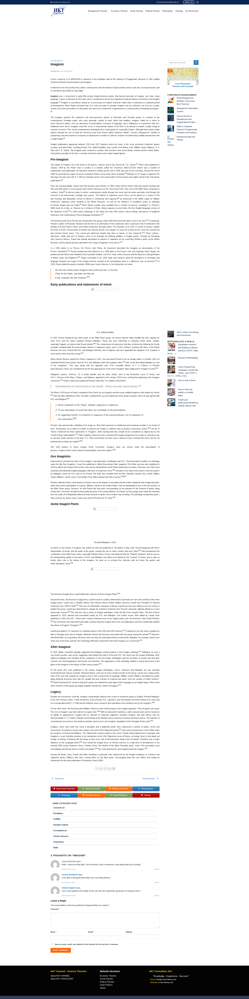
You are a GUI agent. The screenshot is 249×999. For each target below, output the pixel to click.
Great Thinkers (106, 985)
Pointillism (58, 813)
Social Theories (136, 11)
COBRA (57, 819)
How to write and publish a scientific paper (185, 392)
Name (53, 932)
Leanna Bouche (69, 861)
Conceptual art (60, 830)
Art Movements (191, 11)
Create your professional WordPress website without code (188, 403)
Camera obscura (60, 836)
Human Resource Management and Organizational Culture (186, 119)
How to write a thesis (187, 380)
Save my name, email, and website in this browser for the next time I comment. (86, 944)
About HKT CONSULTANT (62, 979)
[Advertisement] (124, 37)
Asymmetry (58, 842)
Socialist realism (60, 825)
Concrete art (59, 808)
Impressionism (148, 779)
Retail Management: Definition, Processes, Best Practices (186, 101)
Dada (55, 847)
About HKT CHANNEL (60, 976)
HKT (71, 71)
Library (103, 988)
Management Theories (97, 11)
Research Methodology (188, 358)
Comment (55, 909)
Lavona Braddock (70, 875)
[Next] (197, 79)
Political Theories (152, 11)
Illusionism (59, 779)
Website (129, 932)
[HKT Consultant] (67, 11)
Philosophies (167, 11)
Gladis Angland (68, 888)
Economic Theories (119, 11)
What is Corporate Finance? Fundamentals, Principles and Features (187, 129)
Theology (179, 11)
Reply (157, 869)
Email (91, 932)
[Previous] (169, 79)
